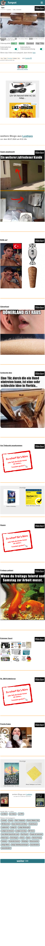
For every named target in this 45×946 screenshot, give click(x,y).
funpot (12, 2)
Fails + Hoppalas (17, 9)
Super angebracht (7, 152)
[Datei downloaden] (22, 189)
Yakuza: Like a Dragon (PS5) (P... (22, 113)
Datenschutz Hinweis (22, 69)
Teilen (5, 58)
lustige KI (13, 827)
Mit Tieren (31, 831)
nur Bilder (4, 814)
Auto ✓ (14, 43)
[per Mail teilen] (22, 67)
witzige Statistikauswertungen (19, 844)
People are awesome (36, 834)
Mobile (21, 43)
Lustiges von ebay (21, 831)
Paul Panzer (24, 834)
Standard (30, 43)
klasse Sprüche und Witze (19, 824)
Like (2, 58)
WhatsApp (25, 841)
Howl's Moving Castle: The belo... (11, 785)
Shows (22, 837)
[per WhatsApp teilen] (25, 67)
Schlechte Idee (6, 373)
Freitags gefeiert (6, 570)
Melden (15, 58)
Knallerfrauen (33, 824)
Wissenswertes (34, 841)
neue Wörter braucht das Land (10, 834)
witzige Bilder (5, 844)
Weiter (39, 8)
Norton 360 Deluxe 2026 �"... (14, 505)
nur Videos (13, 814)
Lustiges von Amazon (7, 831)
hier (34, 53)
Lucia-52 (28, 58)
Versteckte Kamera (14, 841)
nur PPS (21, 814)
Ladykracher (5, 827)
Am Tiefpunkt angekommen (11, 445)
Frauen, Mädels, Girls (33, 820)
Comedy (3, 820)
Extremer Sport (6, 638)
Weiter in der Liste (39, 796)
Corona (10, 820)
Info (19, 58)
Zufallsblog (4, 795)
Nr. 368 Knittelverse (8, 679)
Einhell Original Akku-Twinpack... (36, 511)
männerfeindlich (6, 848)
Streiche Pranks (36, 837)
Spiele (28, 837)
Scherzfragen (14, 837)
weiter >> (22, 861)
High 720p (40, 43)
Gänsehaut (4, 306)
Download (9, 58)
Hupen (3, 525)
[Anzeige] (22, 109)
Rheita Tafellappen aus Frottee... (34, 784)
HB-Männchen (5, 824)
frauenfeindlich (34, 844)
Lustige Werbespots (24, 827)
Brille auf (3, 240)
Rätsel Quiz (4, 837)
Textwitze (4, 841)
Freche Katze (5, 724)
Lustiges (9, 9)
